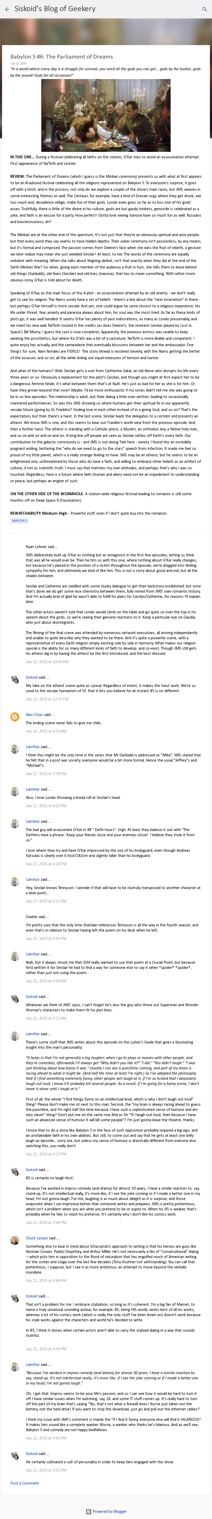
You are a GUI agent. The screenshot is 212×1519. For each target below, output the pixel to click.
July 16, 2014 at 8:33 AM (46, 731)
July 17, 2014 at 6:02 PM (46, 806)
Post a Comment (24, 1483)
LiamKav (33, 747)
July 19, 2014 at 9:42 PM (46, 939)
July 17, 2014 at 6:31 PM (46, 901)
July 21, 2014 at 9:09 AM (46, 981)
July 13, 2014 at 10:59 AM (47, 662)
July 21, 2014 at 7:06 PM (46, 1223)
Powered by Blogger (109, 1512)
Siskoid (31, 678)
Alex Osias (34, 715)
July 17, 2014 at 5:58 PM (46, 774)
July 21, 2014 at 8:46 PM (46, 1281)
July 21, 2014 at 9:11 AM (46, 1019)
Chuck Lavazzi (37, 1238)
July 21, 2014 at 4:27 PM (46, 1154)
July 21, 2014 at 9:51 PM (46, 1470)
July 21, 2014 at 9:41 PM (46, 1438)
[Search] (103, 9)
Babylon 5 (19, 520)
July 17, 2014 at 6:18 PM (46, 864)
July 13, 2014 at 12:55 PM (47, 699)
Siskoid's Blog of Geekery (54, 9)
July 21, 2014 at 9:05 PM (46, 1349)
